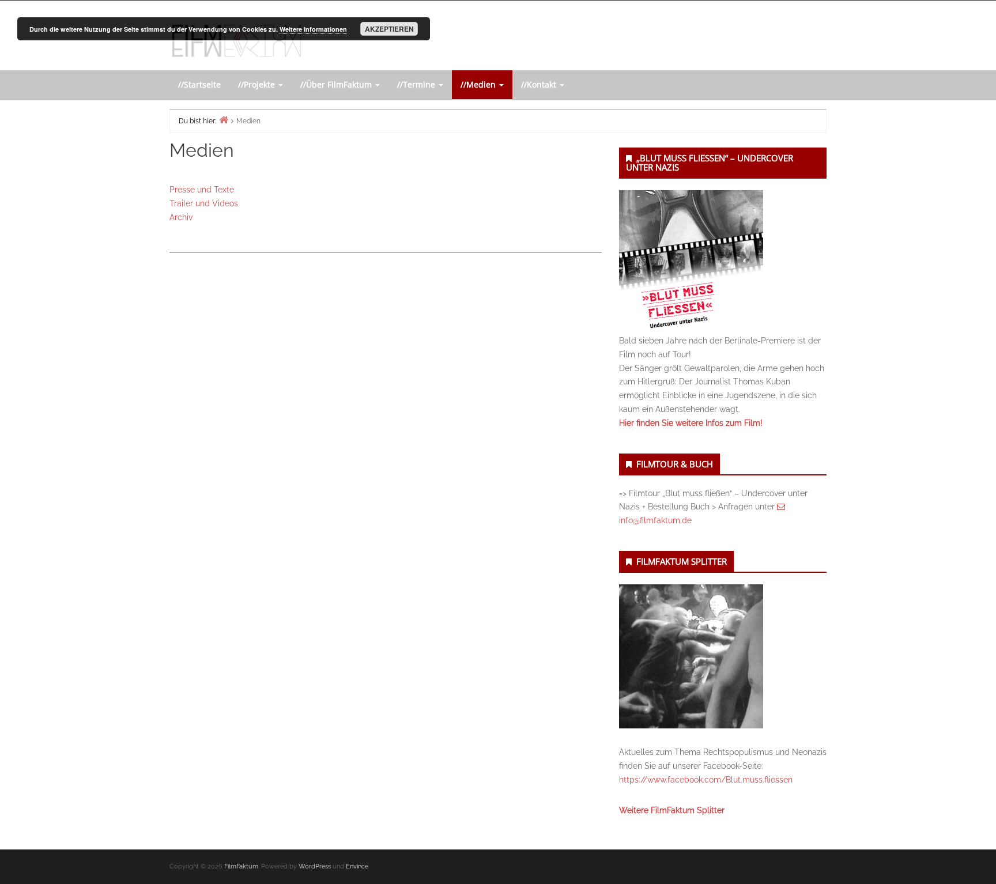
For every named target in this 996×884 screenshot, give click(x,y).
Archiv (181, 217)
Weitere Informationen (313, 29)
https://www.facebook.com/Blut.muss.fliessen (706, 779)
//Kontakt (540, 84)
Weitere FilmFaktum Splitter (672, 810)
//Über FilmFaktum (337, 84)
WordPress (315, 866)
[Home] (223, 119)
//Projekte (257, 84)
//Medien (479, 84)
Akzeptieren (389, 29)
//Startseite (199, 84)
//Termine (417, 84)
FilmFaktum (241, 866)
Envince (357, 866)
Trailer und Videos (203, 203)
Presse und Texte (201, 189)
